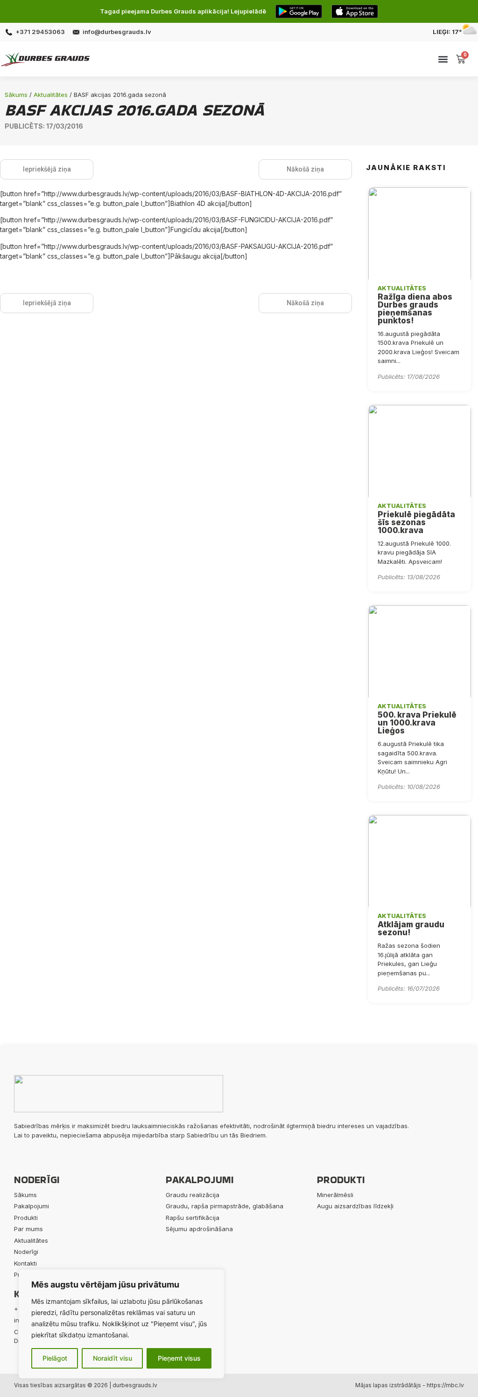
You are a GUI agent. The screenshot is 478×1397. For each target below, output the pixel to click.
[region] (121, 1323)
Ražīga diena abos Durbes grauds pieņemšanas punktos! (415, 308)
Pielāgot (54, 1358)
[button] (443, 59)
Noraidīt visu (112, 1358)
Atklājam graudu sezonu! (411, 928)
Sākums (16, 94)
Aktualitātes (51, 94)
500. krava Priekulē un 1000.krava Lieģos (417, 722)
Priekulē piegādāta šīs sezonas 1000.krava (416, 522)
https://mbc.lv (445, 1385)
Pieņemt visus (179, 1358)
